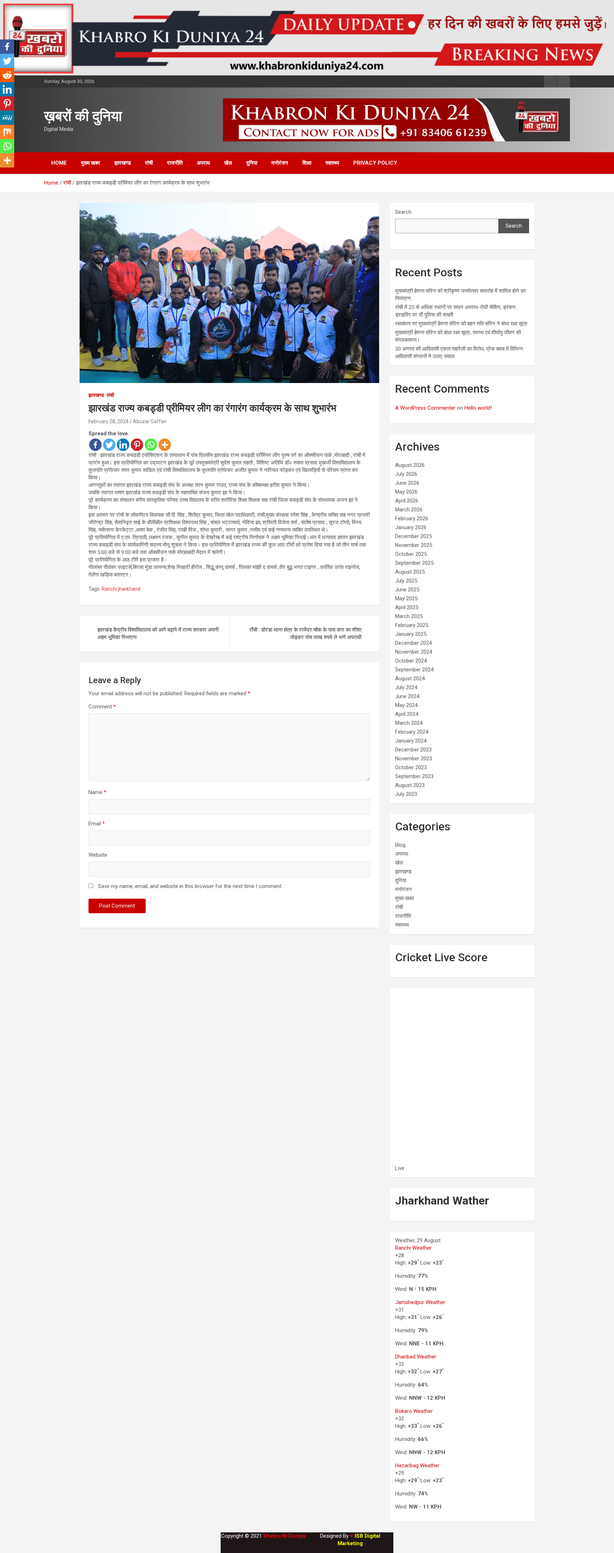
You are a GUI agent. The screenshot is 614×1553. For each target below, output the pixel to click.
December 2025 (413, 536)
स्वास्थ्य (332, 163)
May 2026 (406, 492)
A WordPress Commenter (425, 408)
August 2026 (410, 465)
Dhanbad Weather (415, 1356)
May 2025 (406, 598)
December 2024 (413, 643)
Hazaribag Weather (417, 1465)
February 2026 (411, 518)
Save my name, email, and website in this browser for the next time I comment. (190, 886)
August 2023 (410, 785)
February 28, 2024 (108, 421)
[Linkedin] (123, 444)
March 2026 (408, 509)
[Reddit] (7, 75)
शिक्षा (306, 163)
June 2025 (407, 589)
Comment (102, 706)
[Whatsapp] (151, 444)
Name (97, 792)
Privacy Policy (375, 163)
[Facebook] (95, 444)
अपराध (203, 163)
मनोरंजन (279, 163)
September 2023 (414, 776)
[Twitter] (109, 444)
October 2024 (411, 661)
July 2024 (406, 687)
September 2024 (414, 669)
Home (59, 163)
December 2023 (413, 749)
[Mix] (7, 132)
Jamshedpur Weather (420, 1302)
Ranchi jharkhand (121, 589)
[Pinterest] (137, 444)
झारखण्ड (122, 163)
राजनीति (175, 163)
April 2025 (406, 607)
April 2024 (406, 714)
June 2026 (407, 483)
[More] (164, 444)
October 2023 (411, 767)
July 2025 (406, 581)
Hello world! (478, 408)
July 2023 (406, 794)
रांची (149, 163)
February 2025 (411, 625)
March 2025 (408, 616)
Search (403, 212)
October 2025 (411, 554)
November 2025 (413, 545)
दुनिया (251, 163)
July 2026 (406, 474)
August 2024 (410, 678)
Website (97, 855)
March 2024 (408, 723)
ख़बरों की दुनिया (83, 116)
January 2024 (410, 741)
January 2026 (410, 527)
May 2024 (406, 705)
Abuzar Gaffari (150, 421)
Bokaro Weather (414, 1411)
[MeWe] (7, 118)
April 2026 (406, 501)
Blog (400, 845)
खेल (228, 163)
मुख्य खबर (90, 163)
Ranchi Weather (413, 1248)
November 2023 (413, 758)
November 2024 (413, 652)
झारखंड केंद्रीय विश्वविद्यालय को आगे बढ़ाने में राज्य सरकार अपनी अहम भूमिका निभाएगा (158, 633)
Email (96, 823)
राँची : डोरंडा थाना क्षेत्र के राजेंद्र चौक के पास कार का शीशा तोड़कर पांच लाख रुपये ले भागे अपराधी (305, 633)
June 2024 (407, 696)
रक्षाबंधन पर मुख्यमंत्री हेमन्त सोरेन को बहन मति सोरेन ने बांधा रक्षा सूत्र (461, 323)
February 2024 (411, 732)
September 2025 (414, 563)
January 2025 (410, 634)
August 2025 (410, 572)
